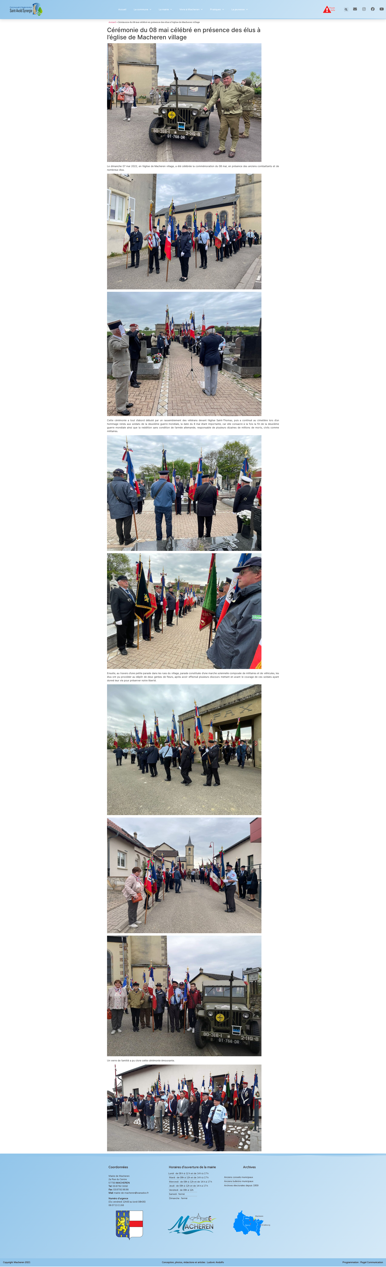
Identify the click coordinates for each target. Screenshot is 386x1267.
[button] (346, 9)
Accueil (122, 9)
